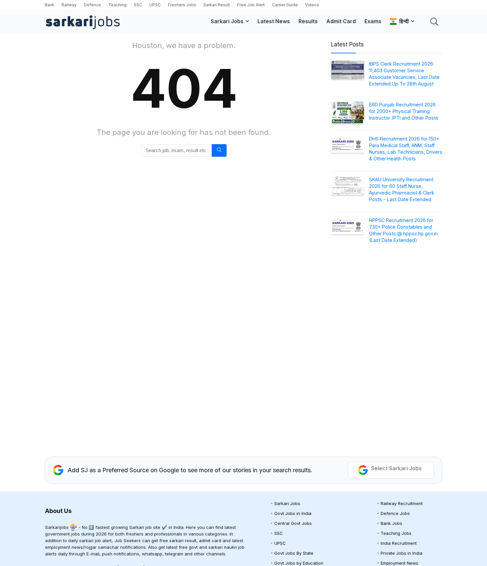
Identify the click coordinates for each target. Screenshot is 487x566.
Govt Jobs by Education (298, 563)
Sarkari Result (216, 4)
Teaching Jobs (396, 533)
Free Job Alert (251, 4)
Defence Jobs (395, 513)
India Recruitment (399, 543)
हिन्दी (403, 21)
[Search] (219, 150)
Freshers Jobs (182, 4)
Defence (92, 4)
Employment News (399, 563)
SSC (138, 4)
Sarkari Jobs (227, 21)
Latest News (273, 21)
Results (308, 21)
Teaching (117, 4)
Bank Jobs (391, 523)
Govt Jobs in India (292, 513)
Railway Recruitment (402, 503)
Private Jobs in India (401, 553)
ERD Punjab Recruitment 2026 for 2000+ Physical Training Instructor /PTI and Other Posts (403, 111)
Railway (69, 4)
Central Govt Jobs (293, 523)
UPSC (155, 4)
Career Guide (285, 4)
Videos (312, 4)
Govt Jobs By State (293, 553)
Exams (372, 21)
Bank (49, 4)
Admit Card (341, 21)
